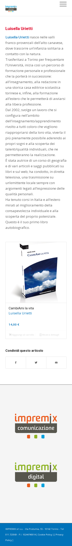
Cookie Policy (45, 534)
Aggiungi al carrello (23, 334)
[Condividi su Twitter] (36, 362)
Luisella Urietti (19, 28)
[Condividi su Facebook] (16, 362)
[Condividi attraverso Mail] (56, 362)
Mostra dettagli (50, 334)
